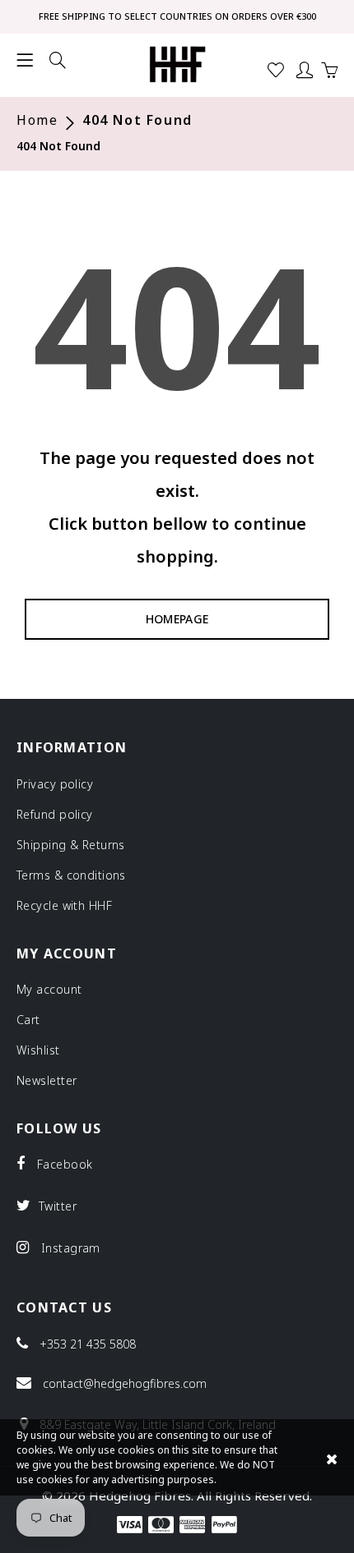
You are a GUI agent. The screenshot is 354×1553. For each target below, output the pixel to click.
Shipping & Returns (70, 844)
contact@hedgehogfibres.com (125, 1383)
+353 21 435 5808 (88, 1344)
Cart (28, 1019)
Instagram (68, 1247)
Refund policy (54, 814)
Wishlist (38, 1050)
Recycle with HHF (64, 905)
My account (49, 989)
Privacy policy (54, 784)
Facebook (62, 1163)
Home (37, 120)
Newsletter (46, 1080)
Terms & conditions (71, 875)
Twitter (56, 1205)
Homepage (177, 619)
